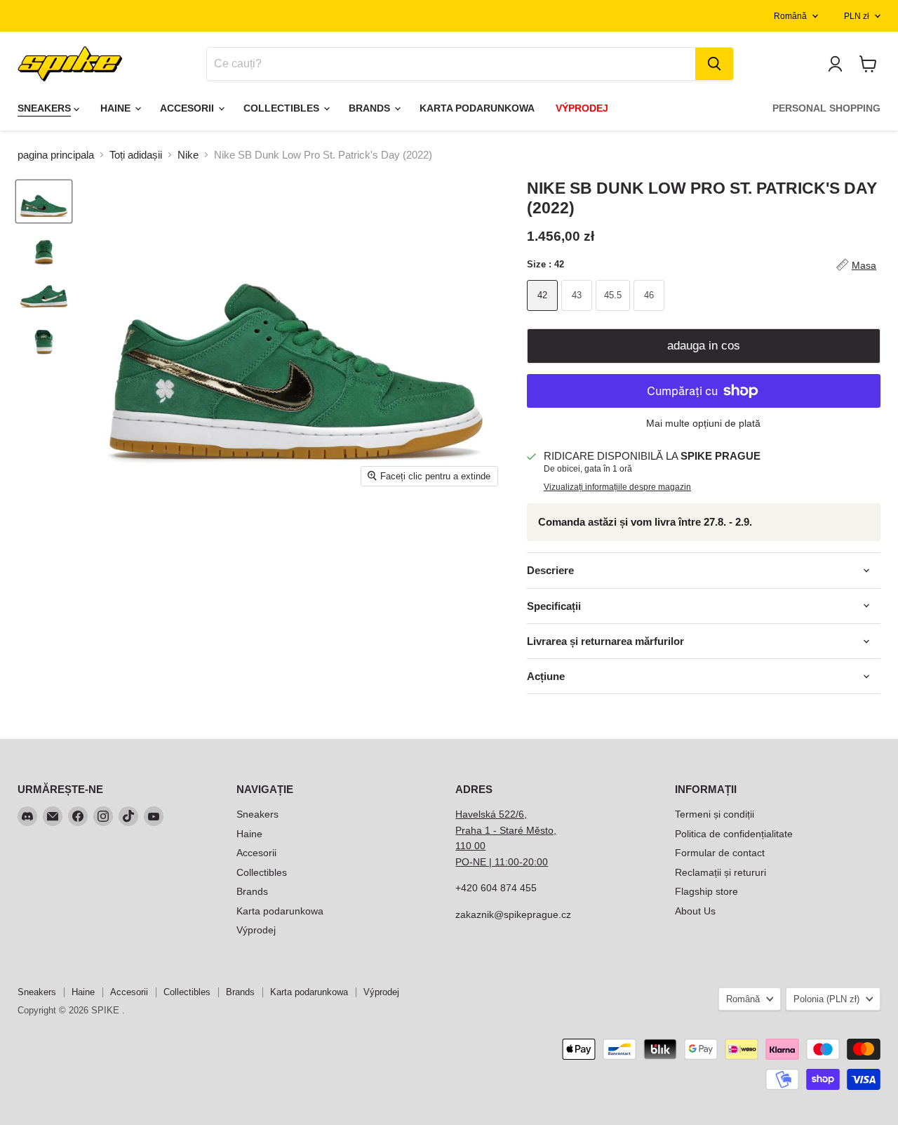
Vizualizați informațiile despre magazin (617, 487)
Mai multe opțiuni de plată (703, 423)
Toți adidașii (135, 155)
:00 (541, 861)
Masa (864, 265)
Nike (188, 155)
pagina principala (56, 155)
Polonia (826, 999)
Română (790, 16)
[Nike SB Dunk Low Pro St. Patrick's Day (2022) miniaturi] (44, 201)
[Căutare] (714, 64)
